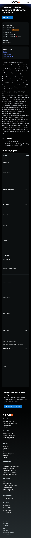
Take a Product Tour (9, 435)
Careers (5, 457)
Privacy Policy (6, 523)
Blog (4, 465)
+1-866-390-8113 (8, 498)
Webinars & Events (8, 468)
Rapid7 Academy (8, 489)
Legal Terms (6, 521)
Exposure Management (10, 423)
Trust (4, 528)
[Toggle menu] (28, 2)
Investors (5, 455)
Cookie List (5, 530)
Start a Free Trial (8, 433)
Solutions (5, 427)
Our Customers (7, 452)
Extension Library (8, 487)
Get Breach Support (9, 437)
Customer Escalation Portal (11, 491)
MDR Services (7, 425)
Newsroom (6, 450)
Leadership (6, 448)
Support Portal (7, 483)
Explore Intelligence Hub (12, 406)
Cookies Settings (7, 534)
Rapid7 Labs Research (9, 470)
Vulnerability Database (9, 472)
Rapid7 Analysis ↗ (8, 56)
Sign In (5, 481)
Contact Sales (7, 439)
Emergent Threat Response (11, 466)
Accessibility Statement (8, 532)
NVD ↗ (5, 52)
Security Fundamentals (10, 474)
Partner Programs (8, 454)
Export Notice (6, 525)
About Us (6, 446)
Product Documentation (10, 485)
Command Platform (8, 421)
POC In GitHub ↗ (7, 54)
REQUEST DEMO (7, 17)
